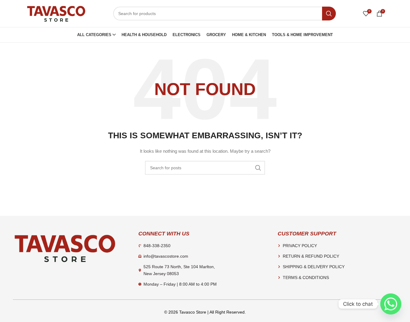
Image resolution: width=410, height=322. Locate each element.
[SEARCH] (329, 13)
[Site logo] (56, 13)
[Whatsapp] (390, 303)
